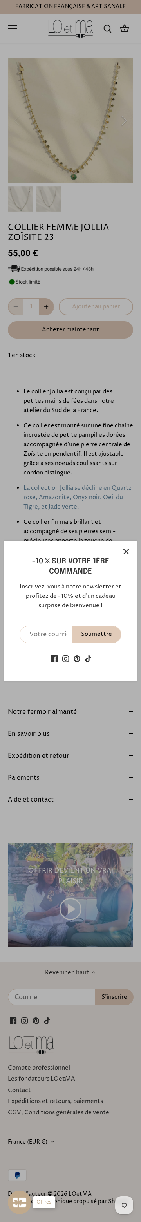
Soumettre (96, 634)
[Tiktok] (88, 659)
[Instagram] (65, 659)
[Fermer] (126, 551)
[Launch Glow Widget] (19, 1202)
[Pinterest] (77, 659)
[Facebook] (54, 659)
